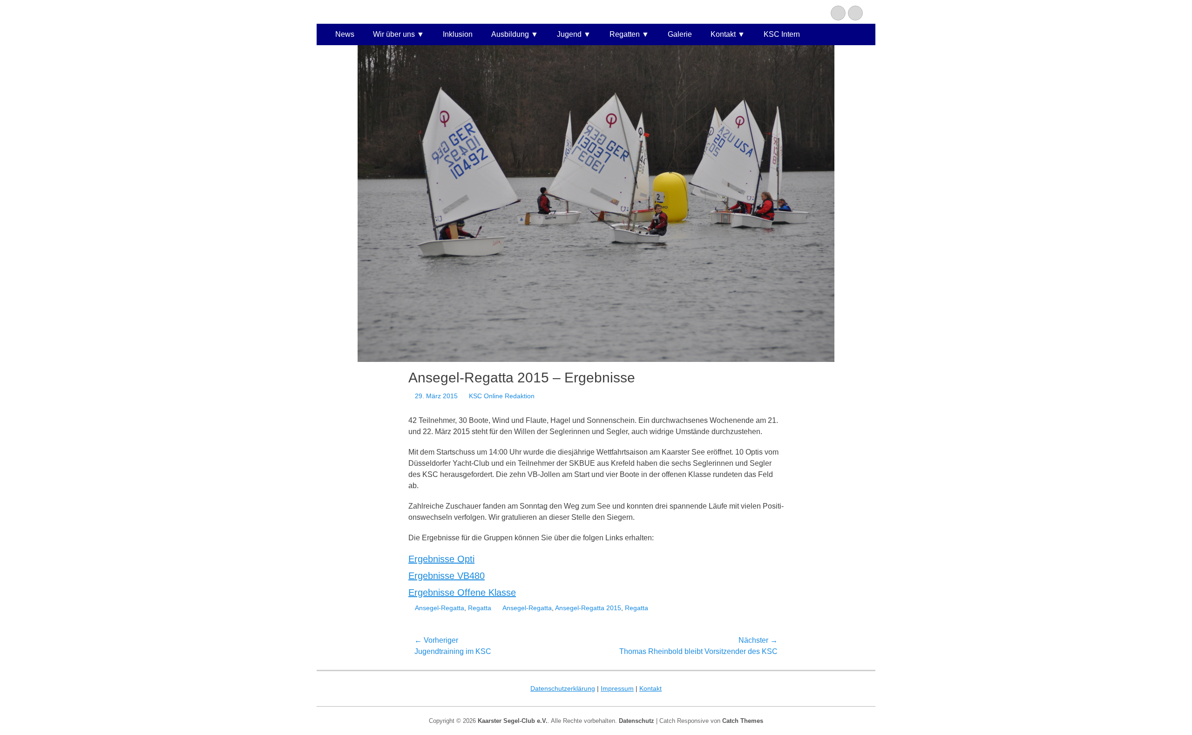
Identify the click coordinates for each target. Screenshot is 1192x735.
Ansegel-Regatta (439, 608)
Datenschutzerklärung (562, 688)
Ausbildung (510, 34)
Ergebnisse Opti (441, 559)
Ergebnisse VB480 (446, 576)
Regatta (479, 608)
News (344, 34)
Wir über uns (394, 34)
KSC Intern (782, 34)
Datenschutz (636, 720)
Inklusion (458, 34)
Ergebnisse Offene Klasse (462, 592)
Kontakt (723, 34)
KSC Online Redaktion (502, 396)
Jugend (569, 34)
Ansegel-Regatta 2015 (588, 608)
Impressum (617, 688)
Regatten (625, 34)
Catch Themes (742, 720)
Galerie (680, 34)
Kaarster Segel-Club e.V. (513, 720)
